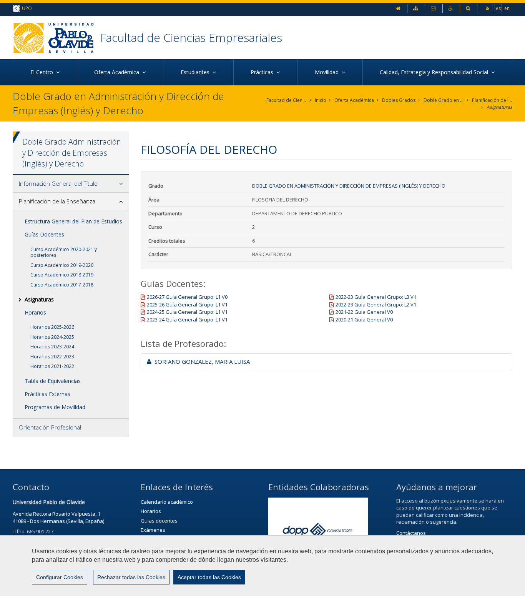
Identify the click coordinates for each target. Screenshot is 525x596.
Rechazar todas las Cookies (131, 577)
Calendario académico (167, 501)
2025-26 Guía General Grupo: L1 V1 (187, 304)
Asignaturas (499, 107)
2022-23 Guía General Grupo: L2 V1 (376, 304)
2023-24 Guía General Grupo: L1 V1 (187, 319)
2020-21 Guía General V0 (364, 319)
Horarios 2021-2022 (52, 366)
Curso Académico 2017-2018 (61, 284)
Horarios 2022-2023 (52, 356)
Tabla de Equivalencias (53, 381)
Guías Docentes (44, 234)
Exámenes (153, 529)
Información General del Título (58, 183)
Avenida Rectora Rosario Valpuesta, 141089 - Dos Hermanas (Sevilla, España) (58, 517)
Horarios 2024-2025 (52, 337)
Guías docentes (159, 520)
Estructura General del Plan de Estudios (73, 221)
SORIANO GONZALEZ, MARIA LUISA (200, 361)
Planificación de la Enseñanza (492, 100)
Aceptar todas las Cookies (209, 577)
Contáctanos (411, 532)
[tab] (71, 184)
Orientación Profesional (50, 427)
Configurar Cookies (59, 577)
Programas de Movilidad (55, 407)
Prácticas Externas (47, 394)
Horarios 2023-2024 (52, 346)
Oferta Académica (354, 100)
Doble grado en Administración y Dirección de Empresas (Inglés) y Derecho (348, 185)
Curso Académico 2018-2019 (61, 274)
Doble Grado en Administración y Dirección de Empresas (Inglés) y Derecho (444, 100)
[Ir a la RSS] (488, 8)
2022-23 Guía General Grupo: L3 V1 (376, 296)
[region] (262, 565)
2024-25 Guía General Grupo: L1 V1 (187, 311)
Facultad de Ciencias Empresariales (191, 37)
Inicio (320, 100)
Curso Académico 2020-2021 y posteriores (63, 252)
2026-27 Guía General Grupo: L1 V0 (187, 296)
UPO (26, 8)
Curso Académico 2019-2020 (61, 265)
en (507, 8)
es (498, 8)
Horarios (35, 312)
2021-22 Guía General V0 (364, 311)
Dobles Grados (398, 100)
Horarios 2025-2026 (52, 327)
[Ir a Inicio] (56, 37)
